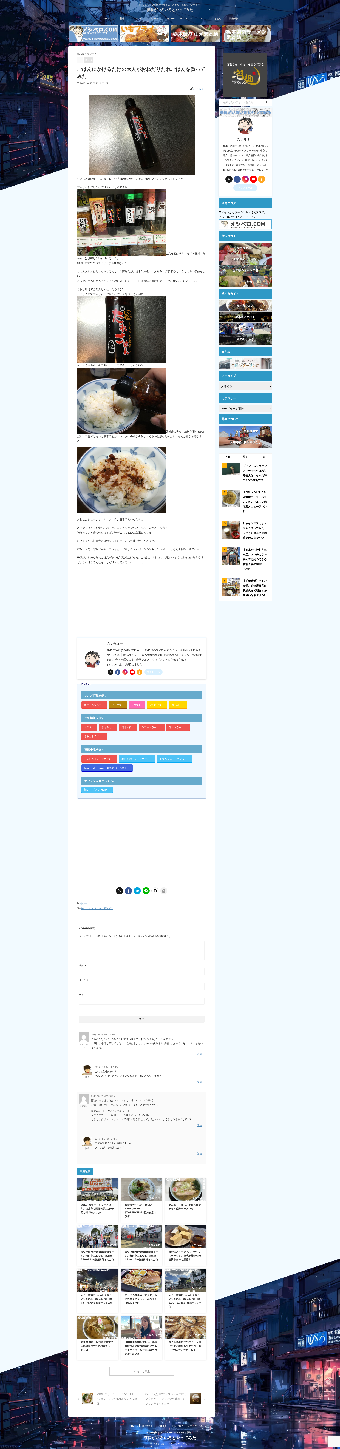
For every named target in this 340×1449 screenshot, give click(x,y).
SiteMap (161, 1425)
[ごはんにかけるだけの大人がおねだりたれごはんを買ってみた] (137, 890)
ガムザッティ (84, 1046)
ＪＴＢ (88, 727)
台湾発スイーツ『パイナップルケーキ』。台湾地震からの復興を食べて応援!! (185, 1255)
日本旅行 (127, 727)
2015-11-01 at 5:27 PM (106, 1138)
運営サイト (147, 1425)
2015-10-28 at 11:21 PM (107, 1067)
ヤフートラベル (150, 727)
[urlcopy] (163, 890)
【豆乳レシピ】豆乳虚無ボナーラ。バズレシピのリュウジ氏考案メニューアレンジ (255, 501)
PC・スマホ (186, 18)
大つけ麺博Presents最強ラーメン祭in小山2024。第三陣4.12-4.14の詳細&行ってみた (141, 1255)
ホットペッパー (92, 704)
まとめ (217, 18)
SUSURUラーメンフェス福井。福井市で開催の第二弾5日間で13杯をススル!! (97, 1208)
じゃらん (107, 727)
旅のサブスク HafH (95, 789)
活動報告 (233, 18)
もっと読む (143, 1371)
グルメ (138, 18)
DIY (202, 18)
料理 (122, 18)
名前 (82, 965)
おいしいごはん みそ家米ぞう (97, 908)
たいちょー (199, 89)
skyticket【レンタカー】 (135, 758)
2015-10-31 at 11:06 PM (103, 1096)
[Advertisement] (107, 605)
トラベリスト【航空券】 (173, 758)
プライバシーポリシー (198, 1425)
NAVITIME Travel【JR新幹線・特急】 (105, 767)
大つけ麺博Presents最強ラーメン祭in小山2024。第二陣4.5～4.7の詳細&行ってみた (97, 1299)
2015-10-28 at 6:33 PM (103, 1034)
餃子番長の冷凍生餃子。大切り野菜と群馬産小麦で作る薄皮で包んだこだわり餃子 (185, 1345)
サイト (82, 994)
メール (84, 979)
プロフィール (153, 672)
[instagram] (125, 672)
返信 (199, 1053)
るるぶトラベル (92, 736)
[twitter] (110, 672)
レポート (154, 18)
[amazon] (139, 672)
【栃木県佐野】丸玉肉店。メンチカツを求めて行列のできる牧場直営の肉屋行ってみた (255, 559)
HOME (134, 1425)
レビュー (170, 18)
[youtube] (132, 672)
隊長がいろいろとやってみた (170, 10)
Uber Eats (156, 704)
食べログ (177, 704)
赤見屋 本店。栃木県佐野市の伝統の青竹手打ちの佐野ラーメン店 (97, 1345)
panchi (83, 1105)
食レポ (83, 903)
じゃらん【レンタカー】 (97, 758)
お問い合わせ (176, 1425)
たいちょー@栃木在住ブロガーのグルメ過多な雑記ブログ (170, 1432)
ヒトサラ (116, 704)
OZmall (136, 704)
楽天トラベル (176, 727)
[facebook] (117, 672)
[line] (146, 890)
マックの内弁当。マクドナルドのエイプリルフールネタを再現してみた (141, 1299)
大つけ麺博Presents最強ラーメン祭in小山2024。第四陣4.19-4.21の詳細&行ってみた (97, 1255)
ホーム (106, 18)
